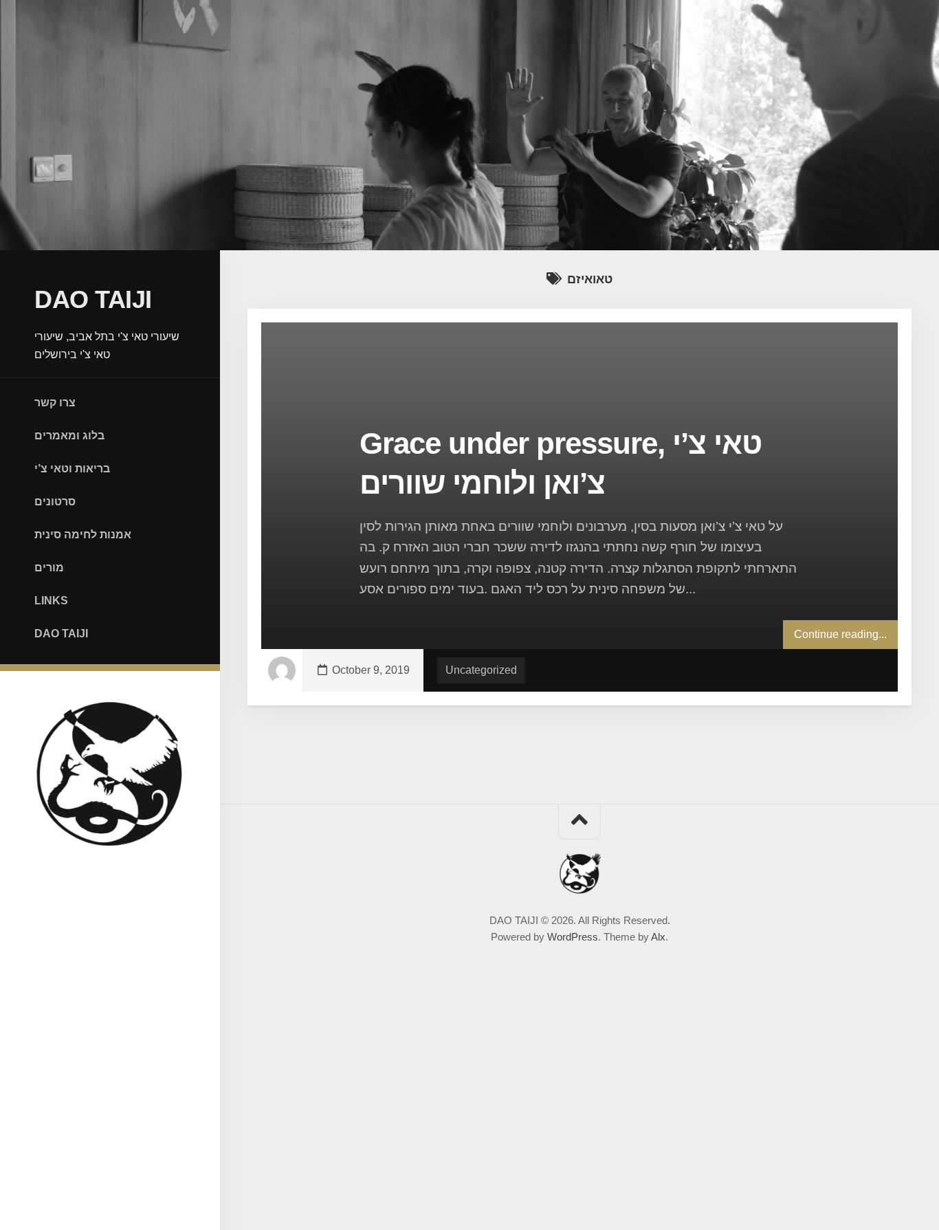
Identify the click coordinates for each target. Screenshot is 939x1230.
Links (51, 600)
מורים (49, 567)
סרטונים (55, 501)
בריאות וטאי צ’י (72, 468)
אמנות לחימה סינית (82, 534)
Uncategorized (481, 670)
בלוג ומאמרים (69, 435)
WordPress (572, 937)
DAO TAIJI (93, 299)
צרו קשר (55, 402)
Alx (658, 937)
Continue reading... (840, 634)
